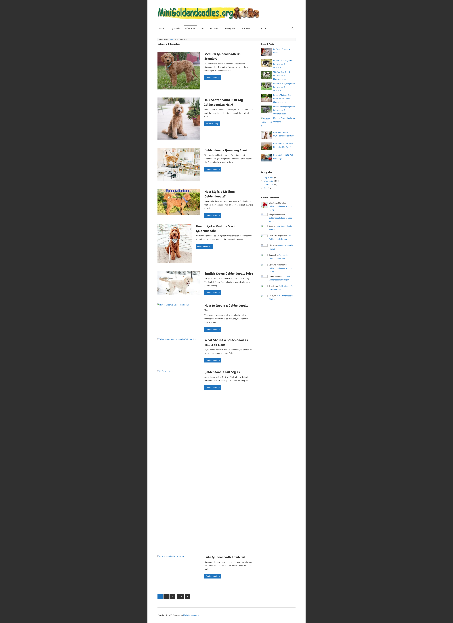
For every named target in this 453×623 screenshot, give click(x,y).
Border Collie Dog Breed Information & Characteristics (283, 64)
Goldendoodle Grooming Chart (225, 150)
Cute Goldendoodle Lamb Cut (224, 557)
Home (161, 28)
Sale (203, 28)
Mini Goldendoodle (191, 615)
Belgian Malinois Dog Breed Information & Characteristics (282, 98)
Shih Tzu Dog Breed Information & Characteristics (281, 75)
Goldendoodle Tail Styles (222, 372)
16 (180, 596)
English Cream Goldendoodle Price (228, 273)
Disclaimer (246, 28)
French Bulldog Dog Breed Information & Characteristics (284, 110)
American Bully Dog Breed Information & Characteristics (284, 87)
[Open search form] (293, 28)
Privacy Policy (231, 28)
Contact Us (261, 28)
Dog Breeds (175, 28)
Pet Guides (214, 28)
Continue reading (212, 77)
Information (190, 28)
